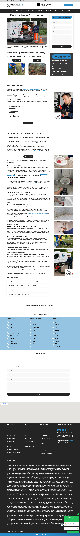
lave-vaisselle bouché (11, 506)
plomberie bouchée (35, 508)
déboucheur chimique (37, 489)
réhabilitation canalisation (11, 514)
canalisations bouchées (26, 48)
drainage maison (50, 493)
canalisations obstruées (25, 473)
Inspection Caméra (26, 502)
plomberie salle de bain (63, 508)
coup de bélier (57, 476)
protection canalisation (11, 512)
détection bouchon (63, 491)
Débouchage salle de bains (12, 486)
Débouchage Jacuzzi (21, 485)
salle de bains (24, 516)
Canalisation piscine (56, 472)
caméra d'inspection (15, 469)
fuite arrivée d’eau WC (67, 499)
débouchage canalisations (18, 482)
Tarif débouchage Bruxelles (54, 518)
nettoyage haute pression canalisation (61, 507)
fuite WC (36, 501)
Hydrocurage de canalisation (17, 502)
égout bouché (51, 494)
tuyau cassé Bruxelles (36, 519)
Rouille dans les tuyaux (17, 516)
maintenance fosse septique (20, 506)
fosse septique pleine (39, 499)
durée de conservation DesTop (67, 493)
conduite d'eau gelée (13, 476)
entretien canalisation (39, 495)
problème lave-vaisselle (20, 511)
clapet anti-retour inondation (52, 474)
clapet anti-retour (12, 474)
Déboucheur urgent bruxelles (32, 490)
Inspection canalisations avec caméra (34, 503)
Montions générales (45, 450)
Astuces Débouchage (20, 466)
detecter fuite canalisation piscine (53, 491)
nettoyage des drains (40, 507)
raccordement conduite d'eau (33, 512)
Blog (42, 446)
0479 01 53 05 (44, 5)
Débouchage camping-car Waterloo (31, 479)
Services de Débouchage (21, 10)
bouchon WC (43, 468)
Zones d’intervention (36, 10)
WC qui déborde (29, 524)
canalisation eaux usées (14, 472)
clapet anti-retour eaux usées (40, 474)
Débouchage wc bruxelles (13, 487)
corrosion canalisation (50, 476)
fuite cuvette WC (14, 501)
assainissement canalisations (47, 465)
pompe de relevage (35, 510)
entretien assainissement (30, 495)
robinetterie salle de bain (44, 515)
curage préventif (51, 477)
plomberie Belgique (27, 508)
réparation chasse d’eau (45, 514)
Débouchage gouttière (64, 483)
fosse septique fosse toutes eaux (29, 499)
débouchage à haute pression (12, 478)
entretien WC (59, 497)
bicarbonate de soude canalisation (27, 468)
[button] (28, 281)
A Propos (62, 10)
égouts (38, 51)
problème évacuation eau (11, 511)
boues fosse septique (50, 468)
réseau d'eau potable (28, 515)
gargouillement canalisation (60, 501)
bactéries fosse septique (56, 466)
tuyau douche (53, 519)
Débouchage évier (25, 483)
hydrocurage (9, 502)
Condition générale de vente (46, 453)
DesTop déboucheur (43, 491)
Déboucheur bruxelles (61, 487)
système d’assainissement (17, 518)
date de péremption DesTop (60, 477)
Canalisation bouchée (49, 469)
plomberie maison (55, 508)
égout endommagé (57, 494)
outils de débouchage (16, 508)
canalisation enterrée (34, 472)
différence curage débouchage (17, 493)
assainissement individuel (58, 465)
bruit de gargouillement (59, 468)
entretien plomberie (33, 497)
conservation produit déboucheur (40, 476)
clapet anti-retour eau (31, 474)
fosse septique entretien (17, 499)
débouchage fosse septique (55, 483)
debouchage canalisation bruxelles (16, 481)
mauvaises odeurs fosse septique (63, 506)
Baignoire (63, 466)
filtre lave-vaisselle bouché (62, 498)
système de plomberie (44, 518)
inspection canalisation (46, 502)
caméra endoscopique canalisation (26, 469)
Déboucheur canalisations (16, 489)
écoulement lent (45, 494)
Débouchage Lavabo (30, 485)
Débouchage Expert (45, 483)
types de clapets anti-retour (32, 520)
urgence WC (56, 520)
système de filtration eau (35, 518)
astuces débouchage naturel (29, 466)
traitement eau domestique (21, 519)
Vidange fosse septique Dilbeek (25, 523)
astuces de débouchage (11, 466)
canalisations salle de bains (35, 473)
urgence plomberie (50, 520)
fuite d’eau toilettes (25, 501)
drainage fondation (43, 493)
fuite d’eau (20, 501)
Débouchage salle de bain (64, 485)
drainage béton (37, 493)
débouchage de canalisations (57, 482)
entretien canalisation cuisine (49, 495)
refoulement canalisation (55, 512)
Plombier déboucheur (27, 510)
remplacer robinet (19, 514)
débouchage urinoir (52, 486)
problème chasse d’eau (68, 510)
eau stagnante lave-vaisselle (28, 494)
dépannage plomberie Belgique (33, 491)
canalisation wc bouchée (65, 472)
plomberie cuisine (42, 508)
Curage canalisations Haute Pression (22, 477)
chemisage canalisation (60, 473)
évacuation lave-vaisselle (20, 498)
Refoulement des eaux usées (66, 512)
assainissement (39, 465)
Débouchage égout (18, 483)
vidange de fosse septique (14, 52)
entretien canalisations (59, 495)
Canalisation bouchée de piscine (19, 470)
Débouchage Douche (11, 483)
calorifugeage (66, 468)
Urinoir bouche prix (15, 522)
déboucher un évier (31, 487)
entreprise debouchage (21, 495)
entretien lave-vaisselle (25, 497)
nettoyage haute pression (49, 507)
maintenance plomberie (30, 506)
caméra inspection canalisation (39, 469)
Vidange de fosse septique (38, 522)
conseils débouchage (29, 476)
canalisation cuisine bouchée (31, 470)
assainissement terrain (67, 465)
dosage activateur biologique (28, 493)
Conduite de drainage (21, 476)
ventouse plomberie (29, 522)
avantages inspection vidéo (40, 466)
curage (61, 476)
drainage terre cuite (57, 493)
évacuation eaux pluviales (67, 497)
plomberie (22, 508)
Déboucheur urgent (23, 490)
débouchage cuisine (39, 482)
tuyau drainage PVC (60, 519)
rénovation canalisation (27, 514)
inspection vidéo (52, 503)
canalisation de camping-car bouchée (44, 470)
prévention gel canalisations (44, 510)
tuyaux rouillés (24, 520)
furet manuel (46, 501)
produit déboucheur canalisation (55, 511)
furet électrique (41, 501)
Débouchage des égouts (68, 482)
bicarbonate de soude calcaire (15, 468)
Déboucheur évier (52, 489)
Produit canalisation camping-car (42, 511)
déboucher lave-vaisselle (23, 487)
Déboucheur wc (41, 490)
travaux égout (29, 519)
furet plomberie (52, 501)
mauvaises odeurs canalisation (50, 506)
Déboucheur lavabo (59, 489)
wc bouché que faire (22, 524)
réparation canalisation (36, 514)
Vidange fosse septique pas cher (49, 523)
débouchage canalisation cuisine (42, 481)
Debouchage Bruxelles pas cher (61, 478)
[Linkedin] (66, 430)
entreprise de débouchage (12, 495)
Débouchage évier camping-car (36, 483)
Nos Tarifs (43, 460)
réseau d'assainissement (18, 515)
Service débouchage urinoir (54, 516)
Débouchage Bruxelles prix (19, 479)
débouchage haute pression (12, 485)
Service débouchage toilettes (42, 516)
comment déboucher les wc (62, 474)
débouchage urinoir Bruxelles (61, 486)
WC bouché (9, 524)
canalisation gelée (41, 472)
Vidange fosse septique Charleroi (13, 523)
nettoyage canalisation (11, 507)
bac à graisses (49, 466)
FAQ (42, 456)
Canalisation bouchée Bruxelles (59, 469)
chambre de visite (44, 473)
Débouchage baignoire (30, 478)
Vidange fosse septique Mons (37, 523)
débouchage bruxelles (38, 478)
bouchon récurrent (37, 468)
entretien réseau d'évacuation (43, 497)
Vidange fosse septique (52, 10)
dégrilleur (66, 490)
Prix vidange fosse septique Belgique (57, 510)
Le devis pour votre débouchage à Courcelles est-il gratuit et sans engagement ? (24, 281)
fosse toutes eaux (47, 499)
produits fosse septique (65, 511)
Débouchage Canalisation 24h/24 (54, 479)
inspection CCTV (45, 503)
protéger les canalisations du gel (21, 512)
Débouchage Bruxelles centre (48, 478)
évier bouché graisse (35, 498)
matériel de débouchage (39, 506)
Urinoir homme (22, 522)
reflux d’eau (48, 512)
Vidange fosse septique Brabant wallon (51, 522)
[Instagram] (60, 430)
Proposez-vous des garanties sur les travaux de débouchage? (20, 294)
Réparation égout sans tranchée (56, 514)
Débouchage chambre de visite (29, 482)
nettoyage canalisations (31, 507)
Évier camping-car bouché (44, 498)
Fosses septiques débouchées (56, 499)
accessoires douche (10, 465)
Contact (69, 10)
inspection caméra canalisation (36, 502)
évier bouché (28, 498)
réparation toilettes (10, 515)
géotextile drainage (69, 501)
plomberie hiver (49, 508)
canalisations (9, 473)
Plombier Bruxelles (19, 510)
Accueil (11, 10)
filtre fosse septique (53, 498)
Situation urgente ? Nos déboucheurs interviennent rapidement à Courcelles (23, 290)
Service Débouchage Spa (32, 516)
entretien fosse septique (16, 497)
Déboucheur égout (45, 489)
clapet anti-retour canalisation (21, 474)
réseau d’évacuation (35, 515)
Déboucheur (45, 487)
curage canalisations (10, 477)
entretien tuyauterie (52, 497)
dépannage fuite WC (14, 491)
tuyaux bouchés (18, 520)
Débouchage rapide (55, 485)
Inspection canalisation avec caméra (58, 502)
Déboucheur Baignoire (52, 487)
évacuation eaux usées (11, 498)
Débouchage (67, 477)
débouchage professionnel (47, 485)
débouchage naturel (37, 485)
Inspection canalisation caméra (21, 503)
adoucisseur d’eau (31, 465)
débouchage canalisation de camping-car (57, 481)
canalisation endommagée (25, 472)
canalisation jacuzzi (48, 472)
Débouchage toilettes (21, 486)
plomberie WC (12, 510)
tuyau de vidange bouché (46, 519)
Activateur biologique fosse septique (21, 465)
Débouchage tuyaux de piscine (31, 486)
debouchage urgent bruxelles (42, 486)
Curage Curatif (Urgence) (34, 477)
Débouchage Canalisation (43, 479)
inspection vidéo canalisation (60, 503)
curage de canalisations (43, 477)
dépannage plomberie (23, 491)
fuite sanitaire (31, 501)
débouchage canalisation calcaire (29, 481)
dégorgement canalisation (59, 490)
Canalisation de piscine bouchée (57, 470)
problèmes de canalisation (31, 511)
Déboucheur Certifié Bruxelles (27, 489)
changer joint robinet (52, 473)
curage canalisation (67, 476)
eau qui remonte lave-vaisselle (17, 494)
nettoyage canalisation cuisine (21, 507)
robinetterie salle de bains (54, 515)
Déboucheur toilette (15, 490)
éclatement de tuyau (38, 494)
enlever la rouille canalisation (66, 494)
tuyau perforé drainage (11, 520)
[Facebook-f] (58, 430)
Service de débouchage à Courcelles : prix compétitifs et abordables (22, 285)
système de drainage (26, 518)
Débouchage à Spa (21, 478)
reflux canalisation (42, 512)
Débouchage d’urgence (47, 482)
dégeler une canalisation (49, 490)
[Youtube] (63, 430)
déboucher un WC (39, 487)
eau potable (9, 494)
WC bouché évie (14, 524)
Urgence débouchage (42, 520)
